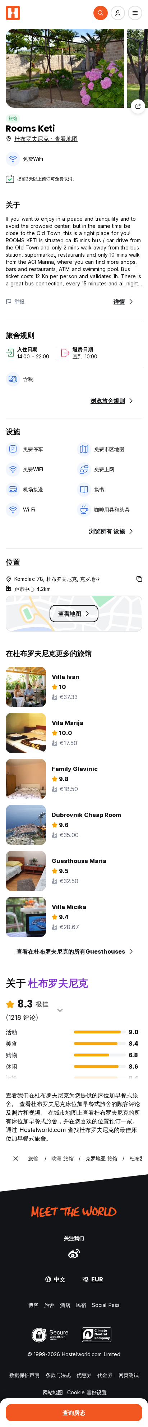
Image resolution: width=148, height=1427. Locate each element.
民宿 (81, 1305)
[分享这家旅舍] (138, 106)
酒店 (65, 1305)
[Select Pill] (100, 13)
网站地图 (53, 1392)
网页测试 (129, 1375)
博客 (33, 1305)
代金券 (104, 1375)
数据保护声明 (24, 1375)
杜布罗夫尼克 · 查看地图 (46, 138)
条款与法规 (58, 1375)
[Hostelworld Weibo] (74, 1253)
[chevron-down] (60, 1010)
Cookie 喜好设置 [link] (87, 1392)
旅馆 (13, 118)
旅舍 (49, 1305)
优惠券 (84, 1375)
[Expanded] (15, 1158)
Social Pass (106, 1305)
